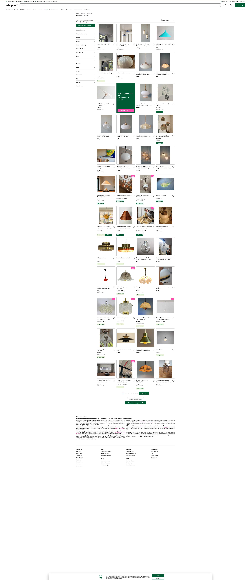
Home (77, 13)
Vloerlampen (79, 453)
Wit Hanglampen (129, 463)
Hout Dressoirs (154, 451)
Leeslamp (78, 464)
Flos (115, 432)
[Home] (12, 5)
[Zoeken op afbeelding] (219, 5)
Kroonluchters (79, 461)
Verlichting (83, 13)
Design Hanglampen (105, 460)
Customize (157, 578)
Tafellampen (79, 455)
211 (137, 393)
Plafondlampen (79, 457)
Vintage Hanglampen (105, 463)
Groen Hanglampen (130, 465)
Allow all (158, 575)
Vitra (152, 453)
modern (122, 428)
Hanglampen (89, 13)
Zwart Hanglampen (130, 460)
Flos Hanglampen (105, 453)
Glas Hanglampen (130, 451)
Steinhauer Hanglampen (106, 451)
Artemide (119, 432)
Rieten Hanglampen (130, 455)
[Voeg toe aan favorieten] (114, 44)
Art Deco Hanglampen (106, 465)
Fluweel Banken (154, 455)
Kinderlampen (79, 466)
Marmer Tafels (154, 457)
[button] (151, 1)
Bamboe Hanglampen (131, 453)
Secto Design (143, 421)
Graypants (151, 421)
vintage (116, 428)
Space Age (166, 427)
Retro (141, 425)
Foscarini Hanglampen (106, 455)
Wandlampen (79, 459)
